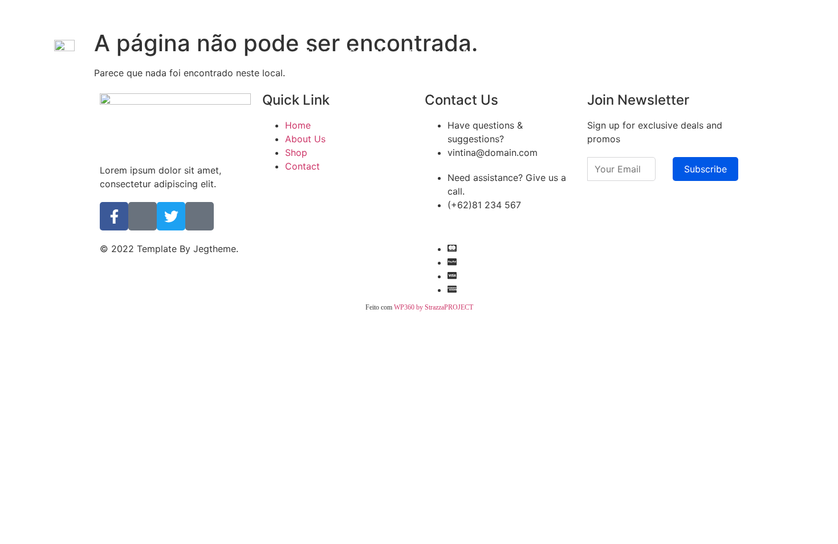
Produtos (427, 53)
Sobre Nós (370, 53)
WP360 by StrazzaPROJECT (433, 307)
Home (319, 53)
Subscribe (705, 169)
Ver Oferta (514, 13)
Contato (515, 53)
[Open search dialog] (763, 51)
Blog (472, 53)
